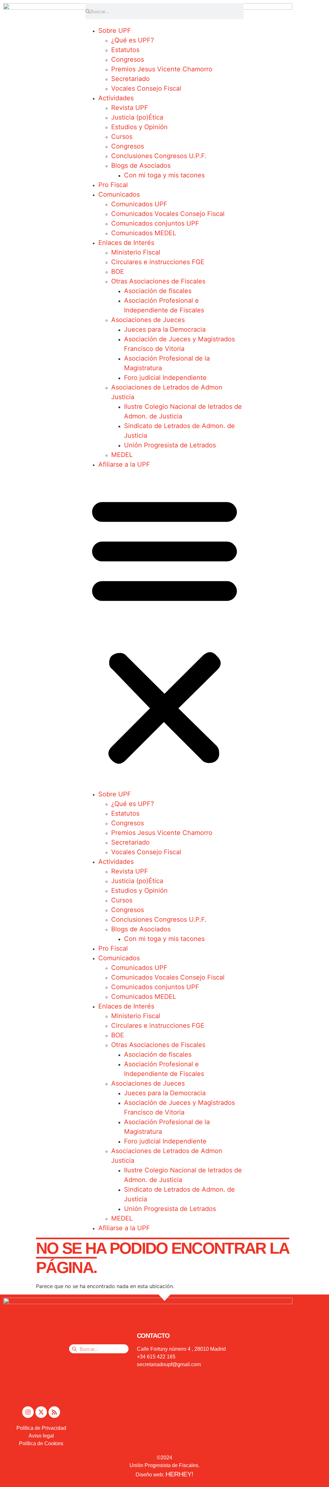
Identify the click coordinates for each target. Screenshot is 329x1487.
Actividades (116, 98)
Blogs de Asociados (141, 165)
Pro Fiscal (113, 185)
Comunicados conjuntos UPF (155, 223)
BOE (117, 271)
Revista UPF (129, 108)
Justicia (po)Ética (137, 117)
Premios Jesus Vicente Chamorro (161, 69)
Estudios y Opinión (139, 127)
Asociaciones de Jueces (148, 320)
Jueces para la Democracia (165, 329)
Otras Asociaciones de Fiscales (158, 281)
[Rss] (54, 1412)
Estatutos (125, 50)
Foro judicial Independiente (165, 377)
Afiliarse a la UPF (124, 464)
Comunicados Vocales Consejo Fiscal (168, 214)
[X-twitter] (41, 1412)
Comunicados (119, 194)
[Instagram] (28, 1412)
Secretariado (130, 79)
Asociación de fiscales (157, 291)
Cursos (121, 136)
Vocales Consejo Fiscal (146, 88)
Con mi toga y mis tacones (164, 175)
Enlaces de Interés (126, 242)
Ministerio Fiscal (135, 252)
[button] (164, 629)
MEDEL (122, 455)
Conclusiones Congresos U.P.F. (159, 156)
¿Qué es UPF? (132, 40)
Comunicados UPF (139, 204)
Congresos (127, 59)
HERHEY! (179, 1474)
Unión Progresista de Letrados (170, 445)
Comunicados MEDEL (143, 233)
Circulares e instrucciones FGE (157, 262)
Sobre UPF (114, 30)
